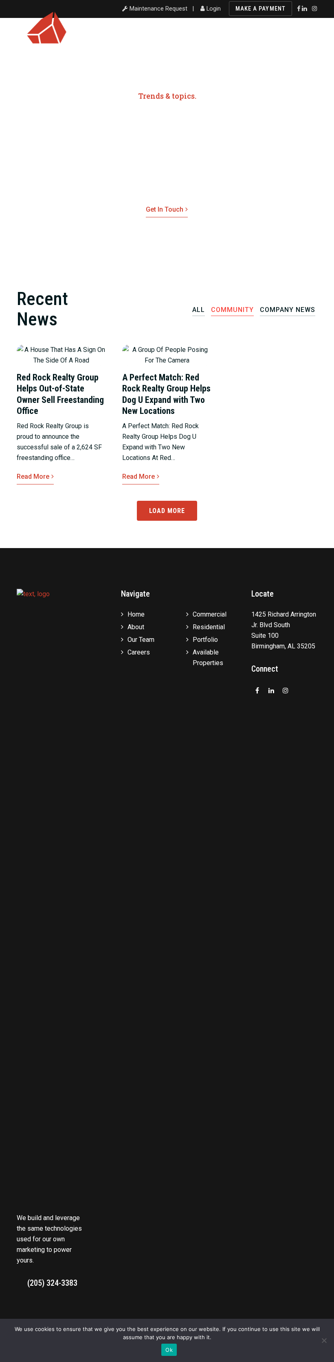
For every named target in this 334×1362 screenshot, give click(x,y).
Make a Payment (260, 8)
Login (213, 8)
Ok (169, 1350)
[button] (312, 38)
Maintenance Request (157, 8)
